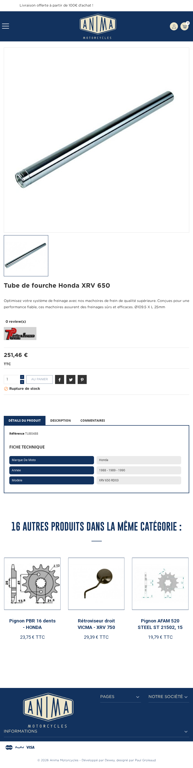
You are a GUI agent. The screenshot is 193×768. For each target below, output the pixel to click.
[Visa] (30, 748)
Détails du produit (25, 420)
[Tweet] (70, 379)
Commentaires (92, 420)
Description (60, 420)
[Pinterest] (82, 379)
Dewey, (110, 760)
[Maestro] (9, 748)
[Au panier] (19, 653)
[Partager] (59, 379)
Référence (16, 433)
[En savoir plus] (47, 653)
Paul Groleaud (145, 760)
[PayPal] (19, 748)
